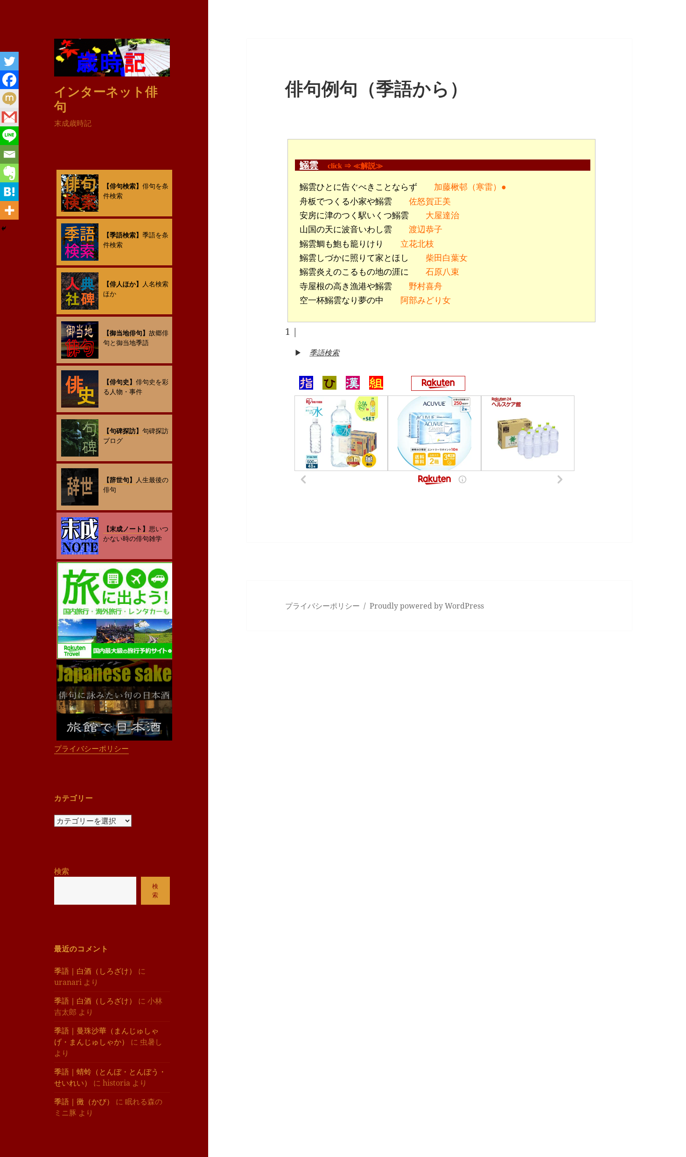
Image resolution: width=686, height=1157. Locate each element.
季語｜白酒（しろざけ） (95, 971)
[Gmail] (9, 117)
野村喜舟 (425, 286)
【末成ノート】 (126, 528)
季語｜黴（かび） (84, 1101)
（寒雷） (484, 187)
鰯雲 (309, 165)
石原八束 (442, 272)
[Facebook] (9, 79)
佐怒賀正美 (430, 201)
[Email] (9, 154)
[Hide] (3, 228)
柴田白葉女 (447, 258)
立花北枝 (417, 244)
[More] (9, 210)
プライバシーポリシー (91, 748)
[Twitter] (9, 61)
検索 (61, 871)
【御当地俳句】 (126, 332)
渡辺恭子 (425, 229)
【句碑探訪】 (122, 430)
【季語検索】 (122, 234)
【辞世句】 (119, 479)
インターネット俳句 (106, 99)
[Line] (9, 135)
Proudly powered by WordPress (427, 606)
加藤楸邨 (451, 187)
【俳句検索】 (122, 185)
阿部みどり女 (425, 300)
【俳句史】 (119, 381)
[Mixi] (9, 98)
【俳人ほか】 (122, 283)
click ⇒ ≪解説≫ (355, 166)
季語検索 (324, 352)
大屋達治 (442, 215)
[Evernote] (9, 173)
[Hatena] (9, 191)
